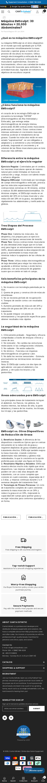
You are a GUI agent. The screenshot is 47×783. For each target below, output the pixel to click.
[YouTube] (11, 717)
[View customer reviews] (23, 733)
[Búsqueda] (9, 11)
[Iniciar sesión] (37, 11)
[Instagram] (4, 717)
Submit (36, 708)
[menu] (2, 11)
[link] (23, 544)
